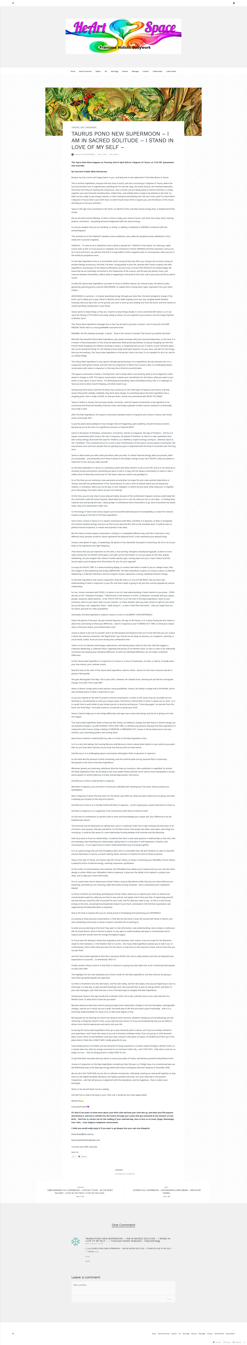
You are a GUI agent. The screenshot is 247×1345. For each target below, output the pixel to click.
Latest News (171, 71)
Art (106, 71)
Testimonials (157, 71)
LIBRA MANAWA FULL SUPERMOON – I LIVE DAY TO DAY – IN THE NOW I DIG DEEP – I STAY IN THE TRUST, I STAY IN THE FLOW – (80, 1191)
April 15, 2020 (102, 154)
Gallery (98, 71)
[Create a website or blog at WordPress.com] (13, 1334)
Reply (87, 1261)
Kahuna (125, 71)
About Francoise (85, 71)
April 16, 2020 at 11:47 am (94, 1243)
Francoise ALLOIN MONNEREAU (85, 154)
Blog (82, 127)
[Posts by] (73, 154)
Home (73, 71)
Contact (146, 71)
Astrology (114, 71)
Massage (135, 71)
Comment (169, 1299)
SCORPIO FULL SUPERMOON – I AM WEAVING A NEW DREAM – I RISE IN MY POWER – (167, 1191)
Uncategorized (91, 127)
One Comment (114, 154)
